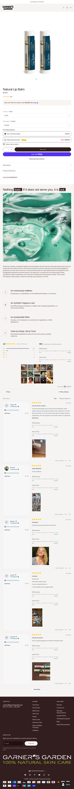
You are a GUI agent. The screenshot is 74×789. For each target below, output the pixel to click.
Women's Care (37, 722)
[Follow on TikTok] (44, 775)
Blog (58, 721)
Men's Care (36, 719)
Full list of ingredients (10, 177)
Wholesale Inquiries (63, 718)
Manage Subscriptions (61, 712)
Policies (59, 705)
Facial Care (36, 708)
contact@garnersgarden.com (13, 705)
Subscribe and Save (63, 724)
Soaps (34, 716)
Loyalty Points (61, 716)
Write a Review (65, 392)
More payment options (37, 159)
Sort (55, 398)
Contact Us (60, 708)
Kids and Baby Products (37, 726)
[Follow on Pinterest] (35, 775)
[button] (18, 348)
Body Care (35, 711)
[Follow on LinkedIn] (49, 775)
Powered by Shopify (44, 779)
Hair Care (35, 714)
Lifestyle (35, 730)
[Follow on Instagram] (30, 775)
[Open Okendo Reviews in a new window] (64, 386)
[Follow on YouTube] (39, 775)
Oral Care (35, 705)
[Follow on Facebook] (25, 775)
